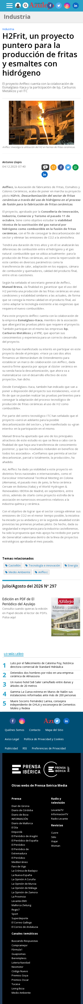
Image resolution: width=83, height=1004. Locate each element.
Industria (8, 29)
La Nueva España (22, 875)
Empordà (17, 832)
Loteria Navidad (21, 962)
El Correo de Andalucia (25, 927)
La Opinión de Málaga (24, 888)
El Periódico (18, 844)
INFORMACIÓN (20, 819)
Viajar (54, 841)
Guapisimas (19, 954)
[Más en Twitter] (57, 721)
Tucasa (16, 984)
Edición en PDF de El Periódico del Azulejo (18, 601)
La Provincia (19, 896)
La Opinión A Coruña (24, 879)
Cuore (54, 832)
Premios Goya (20, 975)
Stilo (53, 837)
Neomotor (17, 966)
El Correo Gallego (22, 922)
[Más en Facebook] (13, 721)
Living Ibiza (18, 988)
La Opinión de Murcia (24, 883)
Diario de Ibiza (20, 814)
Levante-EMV (19, 901)
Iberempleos (19, 958)
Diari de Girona (20, 806)
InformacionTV (59, 814)
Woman (55, 845)
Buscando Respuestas (25, 941)
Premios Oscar (20, 980)
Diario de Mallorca (22, 823)
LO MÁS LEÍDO (14, 654)
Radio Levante (59, 818)
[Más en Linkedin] (66, 721)
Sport (15, 914)
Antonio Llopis (12, 162)
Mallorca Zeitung (21, 905)
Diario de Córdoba (22, 810)
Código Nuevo (20, 971)
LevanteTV (57, 810)
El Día (15, 827)
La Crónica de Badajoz (25, 870)
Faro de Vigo (19, 866)
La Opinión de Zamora (25, 892)
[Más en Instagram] (22, 721)
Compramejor (20, 945)
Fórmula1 (17, 949)
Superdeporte (20, 918)
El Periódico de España (25, 840)
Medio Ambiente (21, 992)
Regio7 (15, 909)
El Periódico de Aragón (25, 836)
